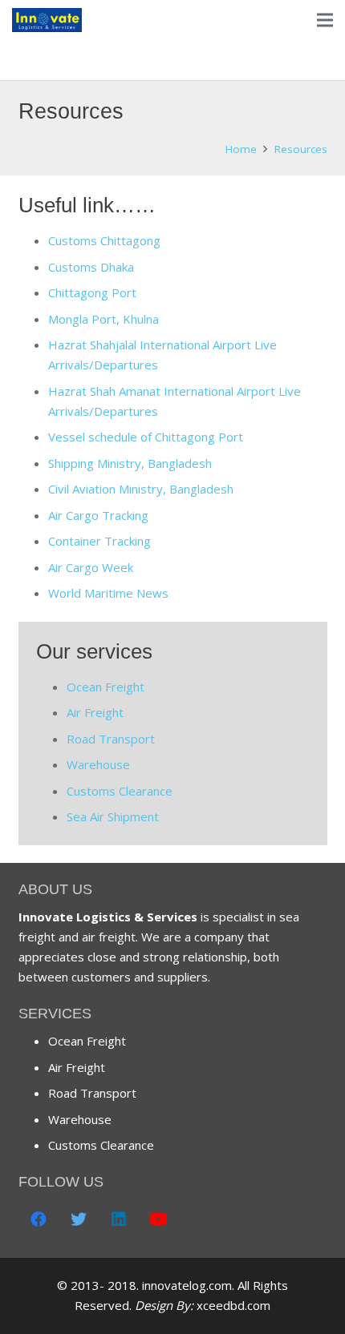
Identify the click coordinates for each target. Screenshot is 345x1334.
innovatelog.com (187, 1285)
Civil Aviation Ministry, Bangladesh (140, 489)
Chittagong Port (92, 292)
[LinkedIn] (119, 1219)
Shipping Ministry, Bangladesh (130, 463)
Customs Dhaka (91, 267)
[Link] (47, 20)
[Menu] (325, 20)
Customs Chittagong (104, 240)
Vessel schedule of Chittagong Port (145, 437)
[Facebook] (38, 1219)
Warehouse (98, 764)
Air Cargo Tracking (98, 515)
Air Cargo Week (90, 567)
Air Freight (95, 712)
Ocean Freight (105, 687)
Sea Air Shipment (113, 816)
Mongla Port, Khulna (103, 319)
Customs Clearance (119, 791)
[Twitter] (79, 1219)
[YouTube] (159, 1219)
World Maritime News (108, 593)
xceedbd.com (233, 1305)
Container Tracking (99, 541)
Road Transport (111, 739)
